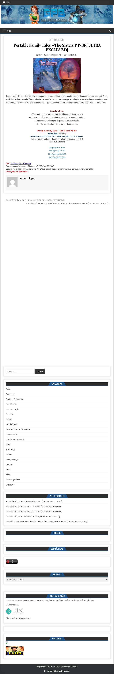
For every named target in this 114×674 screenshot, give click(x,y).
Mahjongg (10, 449)
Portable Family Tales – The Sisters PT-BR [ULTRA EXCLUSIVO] (57, 47)
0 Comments (71, 55)
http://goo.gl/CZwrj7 (57, 151)
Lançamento (11, 434)
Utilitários (11, 485)
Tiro (8, 475)
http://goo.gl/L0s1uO (57, 154)
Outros (9, 454)
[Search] (110, 31)
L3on (40, 55)
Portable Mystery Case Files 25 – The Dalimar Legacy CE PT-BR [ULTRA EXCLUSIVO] (46, 522)
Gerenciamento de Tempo (18, 429)
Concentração (57, 40)
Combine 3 (11, 404)
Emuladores (11, 424)
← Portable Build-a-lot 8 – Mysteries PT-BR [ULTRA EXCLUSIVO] (34, 200)
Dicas (8, 419)
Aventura (10, 394)
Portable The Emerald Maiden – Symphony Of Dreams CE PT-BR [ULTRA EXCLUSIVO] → (68, 203)
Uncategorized (13, 480)
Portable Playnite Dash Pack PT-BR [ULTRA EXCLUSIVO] (33, 516)
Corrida (9, 414)
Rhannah (27, 163)
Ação (8, 389)
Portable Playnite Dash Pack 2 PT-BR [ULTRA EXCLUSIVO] (33, 511)
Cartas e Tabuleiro (14, 399)
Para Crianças (12, 460)
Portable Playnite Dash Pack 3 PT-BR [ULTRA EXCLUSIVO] (33, 506)
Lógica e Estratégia (15, 439)
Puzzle (9, 464)
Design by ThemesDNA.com (57, 671)
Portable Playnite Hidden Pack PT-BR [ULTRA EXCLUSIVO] (34, 501)
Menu (8, 2)
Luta (8, 444)
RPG (8, 470)
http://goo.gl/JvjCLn (57, 157)
